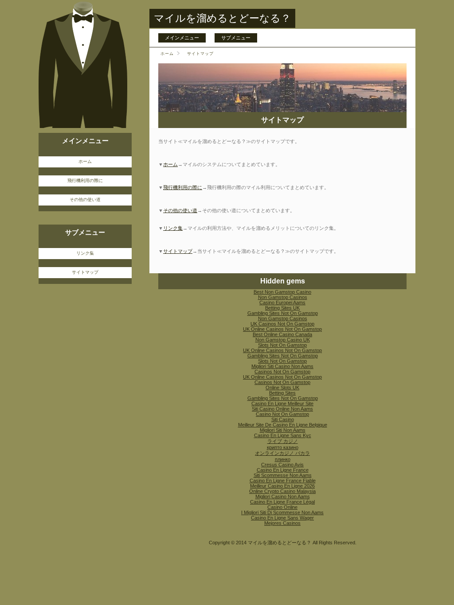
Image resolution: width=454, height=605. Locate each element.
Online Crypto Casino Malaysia (282, 491)
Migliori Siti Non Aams (282, 430)
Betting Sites (282, 393)
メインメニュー (182, 37)
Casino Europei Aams (282, 302)
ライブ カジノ (282, 441)
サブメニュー (235, 37)
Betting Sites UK (282, 307)
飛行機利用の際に (182, 187)
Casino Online (282, 507)
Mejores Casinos (282, 523)
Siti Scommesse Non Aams (283, 475)
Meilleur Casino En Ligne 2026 (282, 486)
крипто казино (282, 447)
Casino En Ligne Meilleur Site (282, 403)
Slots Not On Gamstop (282, 345)
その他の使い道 (180, 210)
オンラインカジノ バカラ (282, 453)
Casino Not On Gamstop (282, 414)
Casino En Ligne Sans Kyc (282, 435)
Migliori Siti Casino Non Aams (282, 366)
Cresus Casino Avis (282, 464)
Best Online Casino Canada (282, 334)
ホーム (167, 53)
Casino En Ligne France (283, 470)
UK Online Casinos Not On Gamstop (282, 329)
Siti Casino (282, 419)
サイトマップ (177, 251)
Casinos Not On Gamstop (282, 371)
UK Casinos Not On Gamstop (282, 323)
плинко (282, 459)
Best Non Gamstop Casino (282, 292)
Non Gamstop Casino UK (282, 339)
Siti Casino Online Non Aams (282, 408)
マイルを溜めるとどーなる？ (222, 18)
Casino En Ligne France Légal (282, 501)
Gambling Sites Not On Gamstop (282, 313)
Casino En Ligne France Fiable (283, 480)
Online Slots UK (282, 387)
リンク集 (173, 228)
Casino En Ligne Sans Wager (282, 517)
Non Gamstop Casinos (282, 297)
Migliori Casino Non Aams (282, 496)
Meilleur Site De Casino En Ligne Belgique (282, 424)
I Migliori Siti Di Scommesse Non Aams (282, 512)
